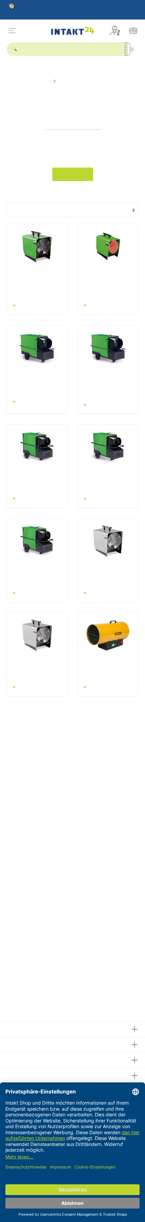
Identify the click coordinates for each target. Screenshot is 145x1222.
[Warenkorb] (133, 30)
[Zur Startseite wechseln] (72, 30)
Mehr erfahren (73, 174)
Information (21, 1074)
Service (16, 1043)
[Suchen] (131, 49)
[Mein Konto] (115, 30)
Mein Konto (21, 1059)
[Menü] (12, 30)
